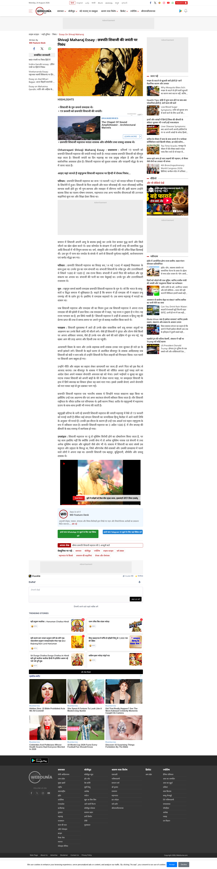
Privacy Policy (87, 855)
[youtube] (168, 3)
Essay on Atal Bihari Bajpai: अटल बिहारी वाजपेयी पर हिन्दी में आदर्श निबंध (42, 80)
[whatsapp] (49, 48)
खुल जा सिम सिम (90, 799)
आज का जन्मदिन (169, 778)
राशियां (165, 787)
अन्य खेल (149, 774)
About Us (44, 855)
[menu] (31, 11)
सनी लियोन (88, 816)
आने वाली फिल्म (90, 804)
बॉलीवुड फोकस (89, 808)
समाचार (60, 11)
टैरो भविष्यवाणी (168, 799)
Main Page (34, 855)
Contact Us (75, 855)
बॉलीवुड (71, 11)
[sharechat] (159, 3)
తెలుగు (100, 3)
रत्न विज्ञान (166, 820)
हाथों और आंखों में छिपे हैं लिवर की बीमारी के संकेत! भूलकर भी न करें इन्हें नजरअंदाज (165, 121)
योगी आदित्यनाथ (63, 774)
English (80, 3)
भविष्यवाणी (116, 778)
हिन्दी (72, 3)
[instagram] (164, 3)
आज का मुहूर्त (168, 783)
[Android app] (39, 760)
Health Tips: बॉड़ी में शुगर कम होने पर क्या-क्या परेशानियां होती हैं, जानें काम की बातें (167, 101)
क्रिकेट (123, 11)
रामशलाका (166, 804)
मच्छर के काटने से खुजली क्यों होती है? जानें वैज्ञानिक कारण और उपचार (164, 82)
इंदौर (59, 795)
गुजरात (60, 812)
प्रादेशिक (61, 799)
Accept (172, 864)
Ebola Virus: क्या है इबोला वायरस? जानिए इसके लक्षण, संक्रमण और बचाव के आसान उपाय (167, 321)
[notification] (185, 10)
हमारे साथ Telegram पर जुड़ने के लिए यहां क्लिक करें (123, 532)
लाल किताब (167, 791)
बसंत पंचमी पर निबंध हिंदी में (39, 59)
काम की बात (62, 825)
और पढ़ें (74, 524)
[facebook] (151, 3)
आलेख (86, 791)
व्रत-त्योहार (115, 799)
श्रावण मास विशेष (108, 11)
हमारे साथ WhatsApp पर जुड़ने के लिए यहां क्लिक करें (78, 534)
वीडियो (153, 178)
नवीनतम (154, 256)
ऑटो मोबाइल (62, 829)
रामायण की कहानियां (84, 555)
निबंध (54, 34)
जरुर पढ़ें (154, 76)
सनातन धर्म (115, 783)
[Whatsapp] (173, 3)
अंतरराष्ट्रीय (61, 791)
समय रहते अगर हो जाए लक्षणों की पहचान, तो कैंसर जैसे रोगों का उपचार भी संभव (167, 160)
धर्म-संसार (120, 550)
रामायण (114, 791)
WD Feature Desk (37, 43)
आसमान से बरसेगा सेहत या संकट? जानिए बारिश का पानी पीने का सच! (166, 301)
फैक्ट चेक (61, 837)
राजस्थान (61, 820)
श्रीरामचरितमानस (148, 11)
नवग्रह (165, 816)
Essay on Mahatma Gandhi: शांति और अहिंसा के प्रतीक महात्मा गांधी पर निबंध (40, 88)
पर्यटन (86, 795)
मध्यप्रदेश (61, 804)
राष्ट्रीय (60, 787)
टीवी (85, 820)
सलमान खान (88, 812)
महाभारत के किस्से (66, 555)
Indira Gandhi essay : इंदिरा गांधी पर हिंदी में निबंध (41, 65)
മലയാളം (109, 3)
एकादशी (114, 774)
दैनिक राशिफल (168, 774)
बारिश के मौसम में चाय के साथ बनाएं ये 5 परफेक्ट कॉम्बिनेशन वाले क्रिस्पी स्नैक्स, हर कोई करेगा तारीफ (167, 140)
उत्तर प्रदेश (61, 778)
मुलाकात (87, 825)
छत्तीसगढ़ (61, 808)
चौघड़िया (166, 808)
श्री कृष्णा (115, 787)
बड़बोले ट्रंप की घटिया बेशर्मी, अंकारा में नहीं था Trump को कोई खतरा (165, 340)
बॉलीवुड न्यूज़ (88, 774)
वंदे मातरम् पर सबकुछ (88, 11)
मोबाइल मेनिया (63, 846)
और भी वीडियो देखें (155, 183)
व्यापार (60, 841)
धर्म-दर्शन (115, 804)
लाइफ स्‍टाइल (34, 34)
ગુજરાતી (124, 3)
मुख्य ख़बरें (61, 783)
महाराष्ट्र (60, 816)
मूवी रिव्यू (87, 787)
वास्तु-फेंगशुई (167, 795)
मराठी (93, 3)
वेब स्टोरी (87, 783)
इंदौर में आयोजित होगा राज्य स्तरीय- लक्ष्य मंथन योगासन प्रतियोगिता (165, 262)
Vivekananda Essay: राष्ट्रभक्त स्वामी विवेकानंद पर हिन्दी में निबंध (42, 73)
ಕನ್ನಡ (117, 3)
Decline (184, 864)
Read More (79, 497)
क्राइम (60, 833)
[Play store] (180, 10)
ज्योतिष (133, 11)
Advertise (53, 855)
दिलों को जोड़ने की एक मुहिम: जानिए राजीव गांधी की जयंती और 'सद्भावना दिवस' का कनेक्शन (167, 282)
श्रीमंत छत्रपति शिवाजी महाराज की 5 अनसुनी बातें (91, 545)
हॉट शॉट (87, 778)
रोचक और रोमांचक (102, 555)
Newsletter (180, 3)
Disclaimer (64, 855)
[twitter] (155, 3)
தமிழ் (87, 3)
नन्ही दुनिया (45, 34)
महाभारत (115, 795)
